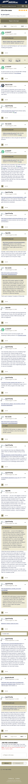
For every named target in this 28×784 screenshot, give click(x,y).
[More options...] (25, 33)
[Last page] (26, 26)
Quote (6, 52)
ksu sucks (8, 124)
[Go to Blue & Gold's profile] (2, 85)
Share (7, 763)
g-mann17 (8, 32)
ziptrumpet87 (6, 14)
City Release (18, 73)
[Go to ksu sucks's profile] (2, 124)
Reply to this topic (14, 21)
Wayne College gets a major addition (12, 41)
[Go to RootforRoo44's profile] (2, 678)
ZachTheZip (9, 106)
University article (22, 335)
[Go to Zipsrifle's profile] (2, 234)
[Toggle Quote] (3, 38)
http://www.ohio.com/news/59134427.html (11, 643)
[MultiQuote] (2, 53)
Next (22, 26)
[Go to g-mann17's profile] (2, 33)
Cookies (17, 778)
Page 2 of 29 (14, 26)
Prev (5, 26)
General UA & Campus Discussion (17, 16)
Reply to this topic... (9, 755)
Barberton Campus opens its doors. (10, 623)
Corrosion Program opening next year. (10, 382)
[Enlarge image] (15, 112)
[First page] (2, 26)
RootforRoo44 (9, 677)
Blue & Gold (8, 84)
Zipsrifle (7, 233)
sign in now (10, 745)
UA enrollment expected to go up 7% (10, 477)
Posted (10, 34)
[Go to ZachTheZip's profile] (2, 106)
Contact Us (11, 778)
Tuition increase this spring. (8, 110)
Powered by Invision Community (14, 781)
